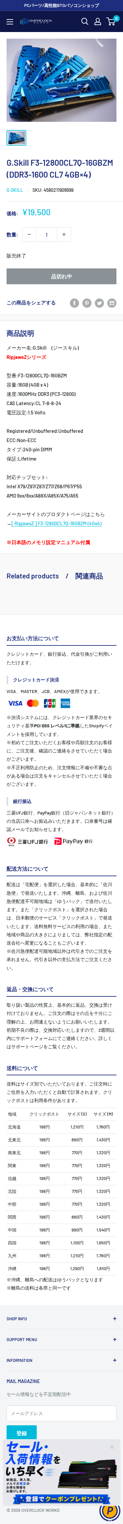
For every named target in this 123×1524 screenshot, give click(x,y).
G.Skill (15, 190)
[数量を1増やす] (64, 234)
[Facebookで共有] (74, 302)
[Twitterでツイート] (99, 302)
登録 (21, 1433)
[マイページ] (97, 21)
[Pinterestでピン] (87, 302)
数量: (12, 234)
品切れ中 (61, 276)
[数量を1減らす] (29, 234)
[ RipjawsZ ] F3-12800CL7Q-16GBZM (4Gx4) (56, 523)
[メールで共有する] (111, 302)
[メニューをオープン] (10, 21)
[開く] (85, 21)
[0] (111, 21)
